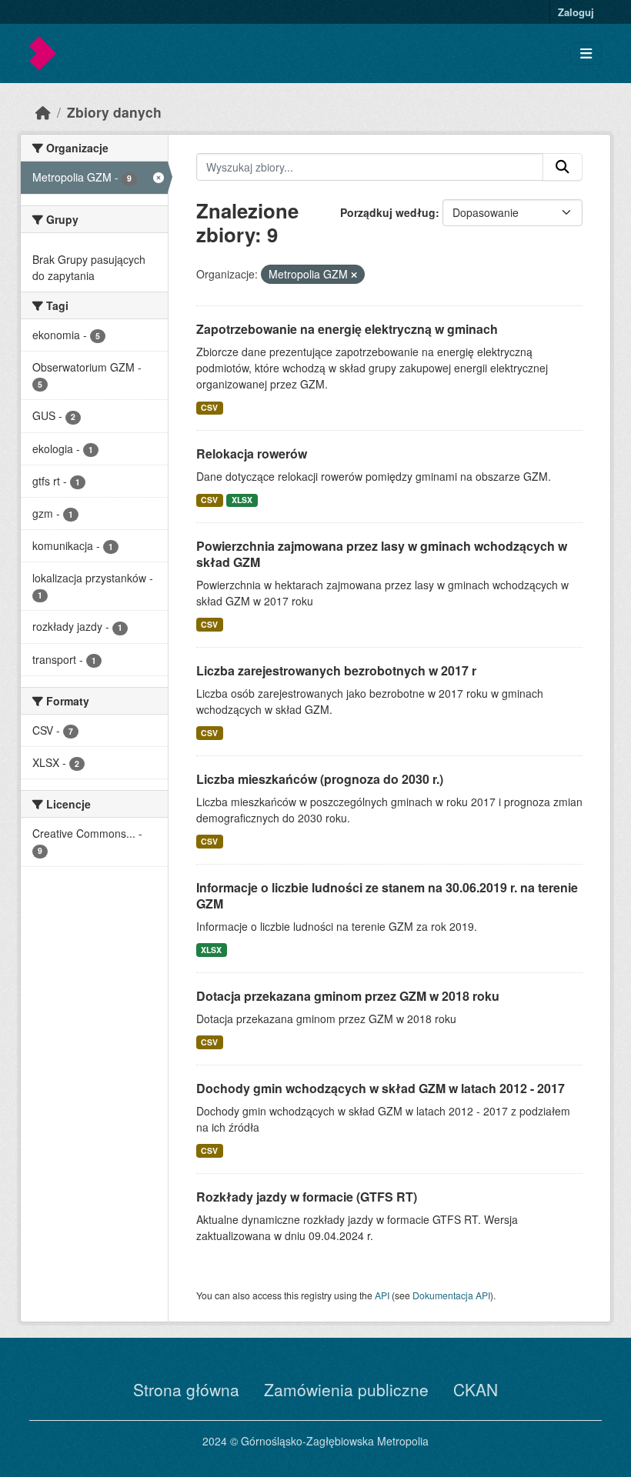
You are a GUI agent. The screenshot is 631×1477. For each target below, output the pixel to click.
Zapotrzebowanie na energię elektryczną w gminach (347, 329)
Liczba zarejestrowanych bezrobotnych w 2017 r (336, 670)
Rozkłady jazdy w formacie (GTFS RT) (306, 1196)
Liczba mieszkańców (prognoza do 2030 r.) (319, 779)
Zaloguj (576, 12)
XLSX (242, 499)
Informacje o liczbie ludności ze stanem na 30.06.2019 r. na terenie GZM (387, 895)
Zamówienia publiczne (346, 1389)
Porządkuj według (388, 212)
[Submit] (563, 167)
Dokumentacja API (451, 1295)
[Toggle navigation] (586, 53)
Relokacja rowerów (251, 453)
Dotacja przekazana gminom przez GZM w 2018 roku (347, 996)
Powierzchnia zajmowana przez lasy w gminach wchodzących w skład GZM (381, 554)
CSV (209, 407)
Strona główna (186, 1389)
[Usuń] (354, 274)
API (382, 1295)
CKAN (475, 1389)
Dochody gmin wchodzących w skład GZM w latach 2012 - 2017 (380, 1088)
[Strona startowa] (43, 112)
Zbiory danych (114, 112)
